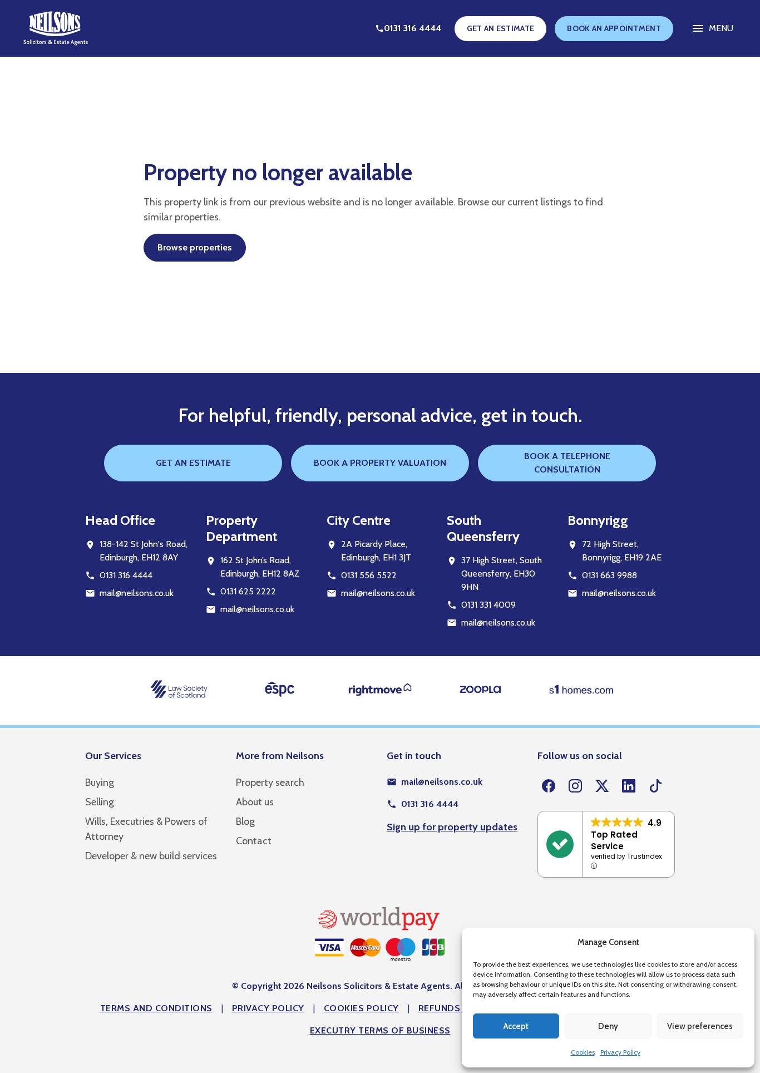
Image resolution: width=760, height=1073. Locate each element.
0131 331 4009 (488, 604)
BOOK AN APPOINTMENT (614, 28)
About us (255, 802)
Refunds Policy (456, 1008)
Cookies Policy (361, 1008)
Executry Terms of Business (380, 1030)
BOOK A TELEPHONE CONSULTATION (567, 463)
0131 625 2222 (248, 591)
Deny (608, 1026)
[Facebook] (548, 786)
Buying (99, 782)
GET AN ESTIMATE (501, 28)
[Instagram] (575, 786)
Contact (254, 841)
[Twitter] (602, 786)
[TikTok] (655, 786)
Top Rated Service (614, 840)
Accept (516, 1026)
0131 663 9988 (609, 575)
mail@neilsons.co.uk (137, 593)
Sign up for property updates (452, 827)
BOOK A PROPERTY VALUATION (380, 462)
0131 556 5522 (369, 575)
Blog (245, 821)
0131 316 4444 (126, 575)
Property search (270, 782)
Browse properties (194, 247)
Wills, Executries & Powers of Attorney (146, 829)
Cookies (583, 1052)
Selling (99, 802)
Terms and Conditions (156, 1008)
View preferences (700, 1026)
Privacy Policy (620, 1052)
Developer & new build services (151, 856)
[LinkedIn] (629, 786)
